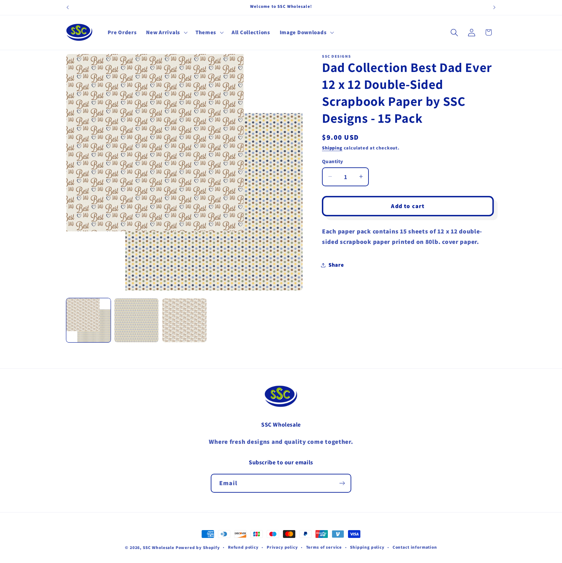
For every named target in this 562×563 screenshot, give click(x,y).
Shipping (332, 148)
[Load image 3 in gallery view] (184, 320)
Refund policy (243, 547)
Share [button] (336, 264)
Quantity (332, 161)
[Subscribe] (342, 483)
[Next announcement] (494, 7)
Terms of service (324, 547)
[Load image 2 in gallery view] (136, 320)
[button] (166, 32)
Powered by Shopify (198, 547)
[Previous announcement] (67, 7)
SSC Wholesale (158, 547)
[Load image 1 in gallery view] (88, 320)
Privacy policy (282, 547)
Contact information (415, 547)
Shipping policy (367, 547)
